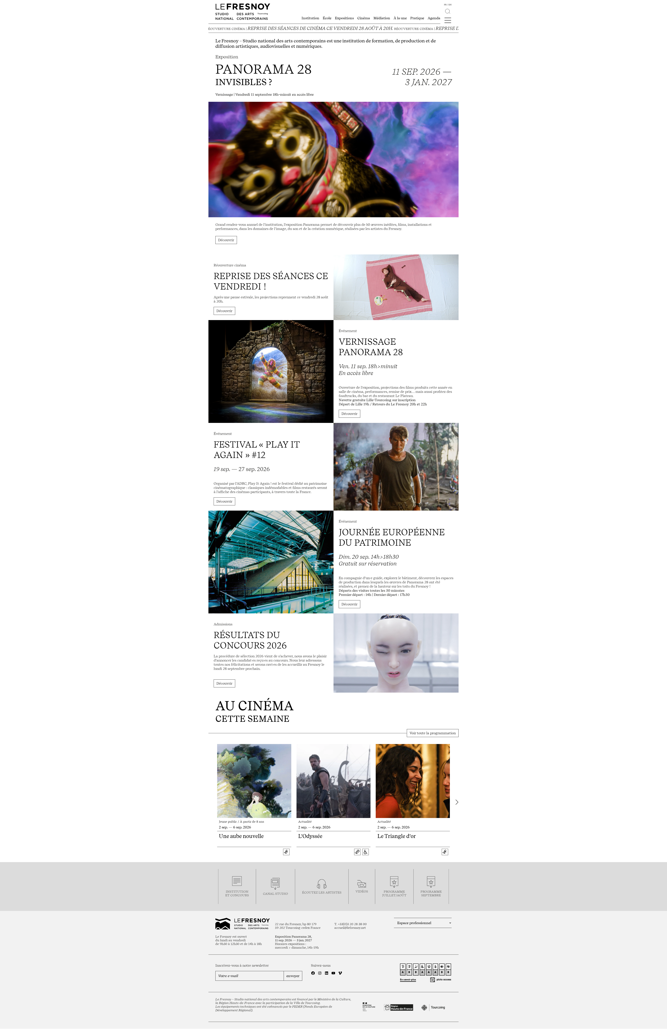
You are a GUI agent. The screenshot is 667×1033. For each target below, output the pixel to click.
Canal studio (275, 893)
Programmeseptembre (431, 893)
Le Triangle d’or (396, 836)
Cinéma (363, 18)
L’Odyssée (310, 836)
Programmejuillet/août (394, 893)
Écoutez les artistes (321, 892)
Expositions (344, 18)
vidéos (362, 891)
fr (445, 4)
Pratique (417, 18)
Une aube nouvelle (241, 836)
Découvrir (226, 240)
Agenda (434, 18)
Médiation (381, 18)
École (327, 18)
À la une (400, 18)
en (450, 4)
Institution (310, 18)
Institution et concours (237, 893)
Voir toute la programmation (433, 733)
